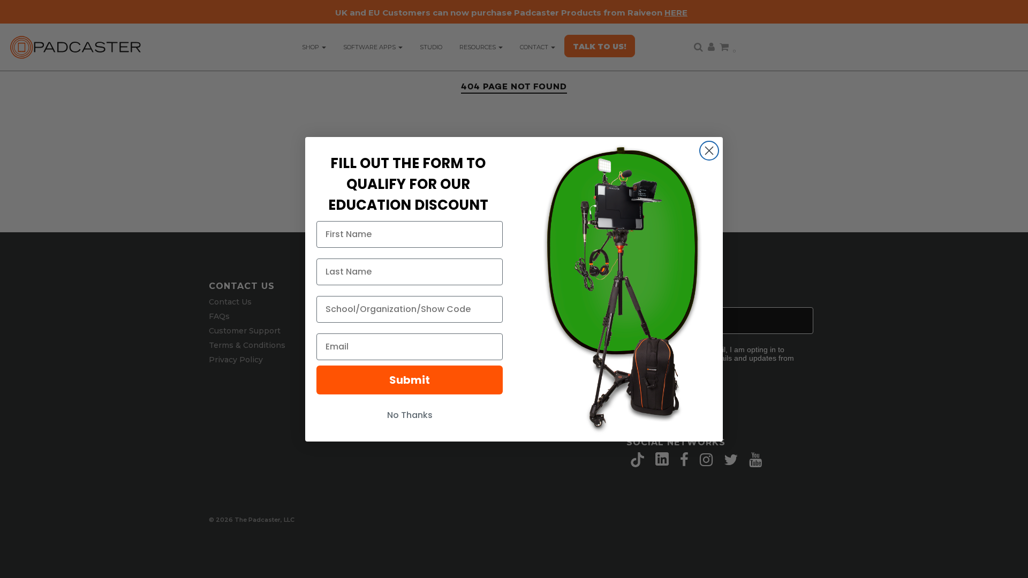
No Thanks (410, 415)
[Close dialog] (709, 150)
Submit (409, 379)
